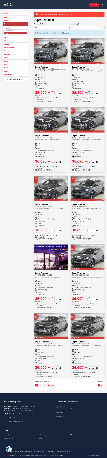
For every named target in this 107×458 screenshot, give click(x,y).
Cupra (6, 24)
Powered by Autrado (93, 456)
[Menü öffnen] (103, 5)
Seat (5, 57)
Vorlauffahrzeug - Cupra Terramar (87, 71)
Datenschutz (60, 416)
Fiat (5, 41)
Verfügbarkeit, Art (39, 24)
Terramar (8, 33)
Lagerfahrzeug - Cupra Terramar (51, 71)
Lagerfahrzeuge (41, 435)
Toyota (6, 71)
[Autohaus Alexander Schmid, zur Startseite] (8, 5)
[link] (52, 93)
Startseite (6, 435)
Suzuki (6, 68)
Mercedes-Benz (9, 47)
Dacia (6, 37)
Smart (6, 64)
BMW (5, 17)
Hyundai (6, 44)
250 (53, 385)
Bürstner (6, 20)
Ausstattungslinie (75, 24)
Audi (5, 14)
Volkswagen (8, 74)
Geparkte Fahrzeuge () (16, 79)
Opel (5, 51)
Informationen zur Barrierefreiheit (35, 451)
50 (44, 385)
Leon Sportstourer (10, 30)
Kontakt (94, 4)
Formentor (8, 28)
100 (48, 385)
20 (40, 385)
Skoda (6, 61)
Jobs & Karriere (8, 438)
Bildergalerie (74, 435)
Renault (6, 54)
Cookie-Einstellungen (63, 451)
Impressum (59, 412)
